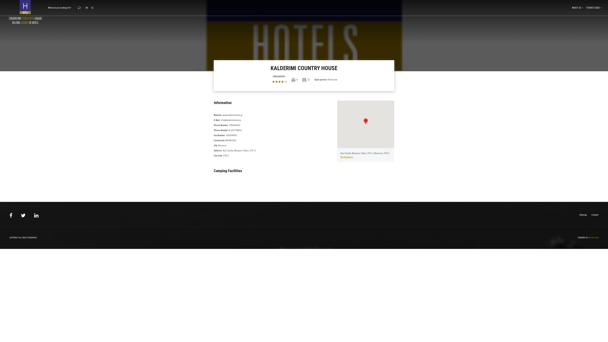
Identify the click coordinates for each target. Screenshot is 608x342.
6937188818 (236, 130)
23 (308, 79)
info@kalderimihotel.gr (231, 120)
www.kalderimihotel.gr (232, 115)
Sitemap (583, 215)
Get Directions (346, 157)
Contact (594, 215)
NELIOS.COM (593, 238)
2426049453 (234, 125)
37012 (226, 155)
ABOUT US (576, 7)
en (87, 7)
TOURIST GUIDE (593, 7)
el (93, 7)
